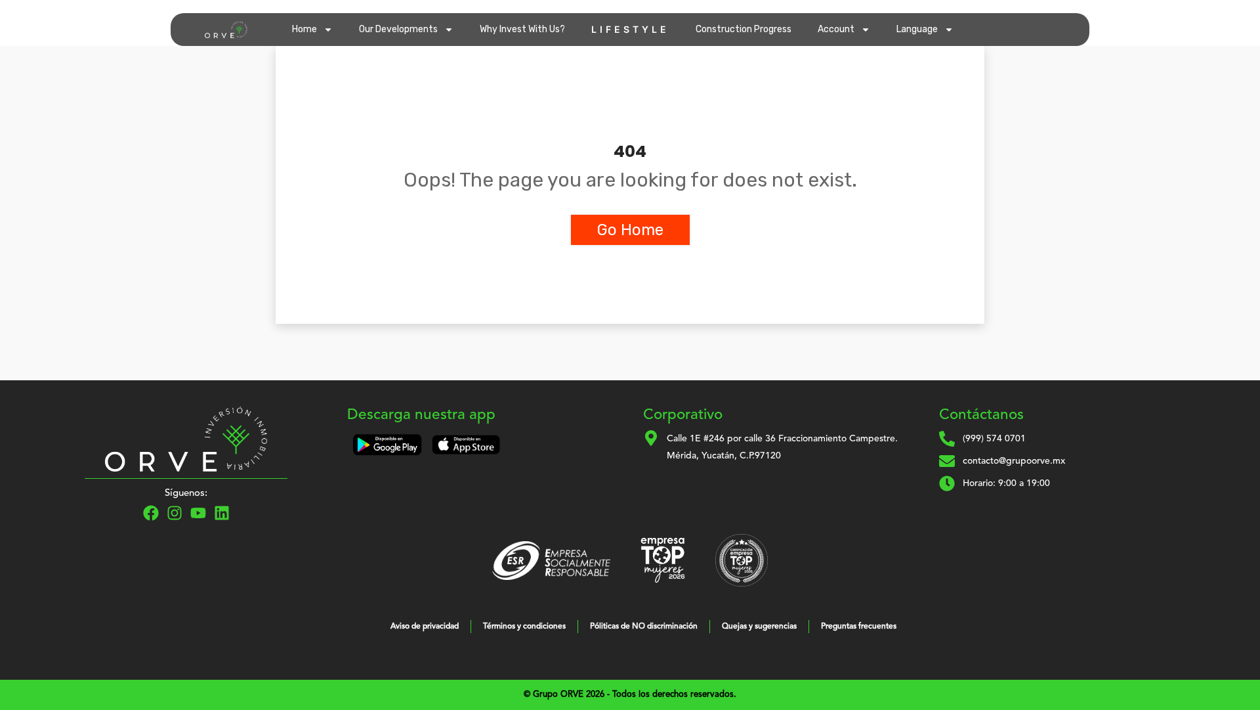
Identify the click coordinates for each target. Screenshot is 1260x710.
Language (917, 29)
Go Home (630, 230)
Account (836, 29)
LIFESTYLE (630, 29)
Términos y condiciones (524, 627)
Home (304, 29)
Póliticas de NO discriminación (644, 627)
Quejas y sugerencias (759, 627)
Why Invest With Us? (522, 29)
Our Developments (398, 29)
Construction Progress (743, 29)
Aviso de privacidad (424, 627)
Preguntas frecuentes (858, 627)
